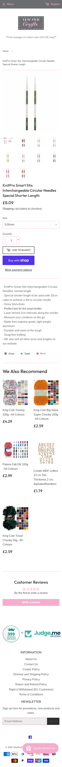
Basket (54, 4)
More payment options (18, 269)
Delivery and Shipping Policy (31, 674)
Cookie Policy (31, 669)
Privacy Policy (31, 679)
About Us (31, 659)
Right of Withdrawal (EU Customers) (31, 689)
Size (5, 218)
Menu (10, 4)
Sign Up (53, 721)
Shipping (8, 208)
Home (5, 51)
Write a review (31, 602)
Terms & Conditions (31, 694)
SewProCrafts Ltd (22, 747)
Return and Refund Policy (31, 684)
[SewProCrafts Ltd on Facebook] (30, 737)
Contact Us (31, 664)
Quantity (7, 233)
